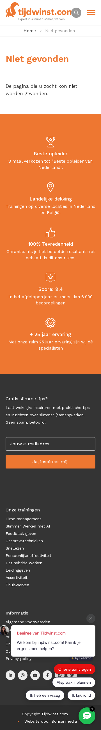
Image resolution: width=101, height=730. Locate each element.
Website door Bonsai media (50, 721)
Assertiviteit (16, 577)
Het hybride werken (24, 563)
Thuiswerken (17, 585)
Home (30, 30)
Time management (23, 519)
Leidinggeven (18, 570)
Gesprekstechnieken (24, 541)
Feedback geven (21, 533)
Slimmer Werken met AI (28, 526)
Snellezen (15, 548)
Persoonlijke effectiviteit (28, 555)
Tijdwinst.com (54, 714)
